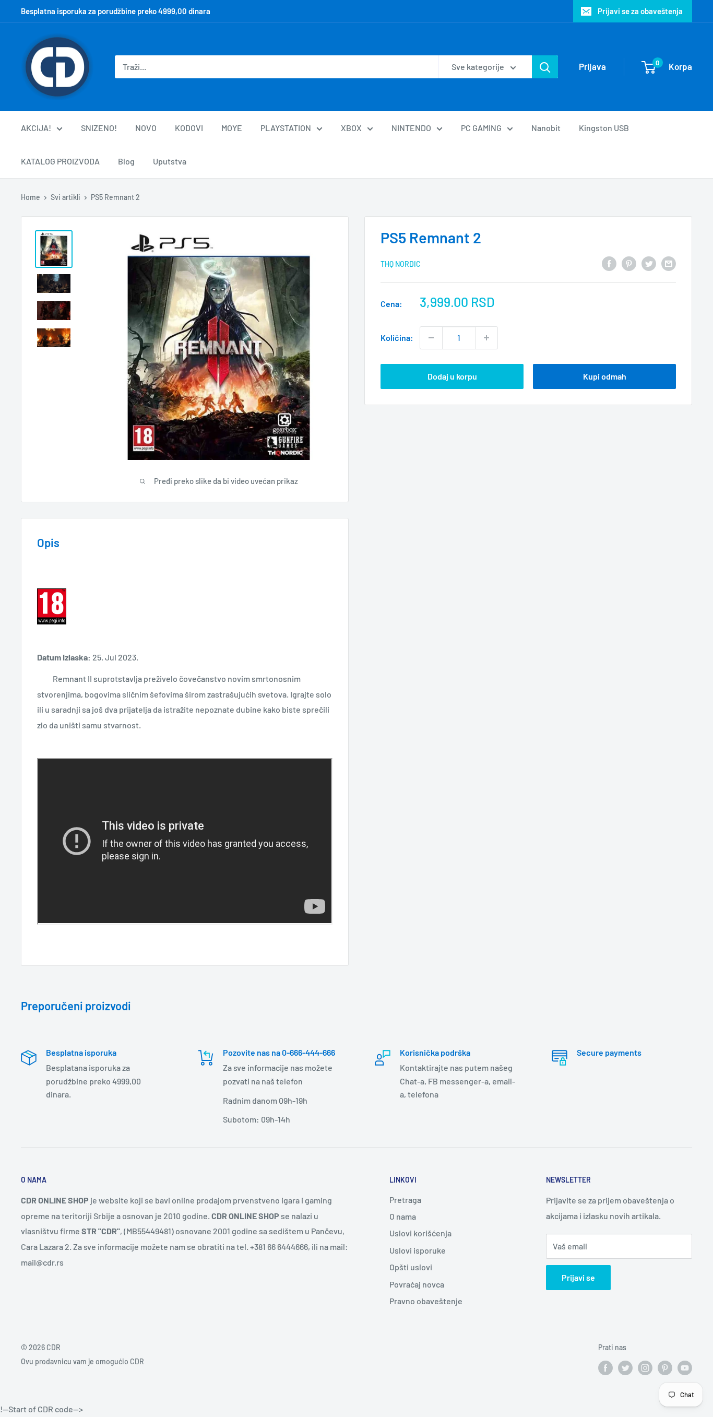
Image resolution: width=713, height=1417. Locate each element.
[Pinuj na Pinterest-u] (629, 263)
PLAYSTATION (285, 128)
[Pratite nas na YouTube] (685, 1368)
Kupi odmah (604, 376)
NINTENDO (411, 128)
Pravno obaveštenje (425, 1301)
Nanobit (546, 128)
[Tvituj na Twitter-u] (648, 263)
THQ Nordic (401, 263)
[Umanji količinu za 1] (431, 338)
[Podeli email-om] (668, 263)
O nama (402, 1216)
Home (30, 197)
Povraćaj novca (416, 1284)
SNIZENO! (99, 128)
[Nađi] (545, 66)
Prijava (592, 66)
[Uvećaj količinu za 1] (486, 338)
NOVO (146, 128)
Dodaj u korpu (452, 376)
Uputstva (169, 161)
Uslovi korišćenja (420, 1233)
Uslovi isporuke (417, 1250)
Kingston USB (604, 128)
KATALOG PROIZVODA (60, 161)
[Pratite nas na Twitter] (625, 1368)
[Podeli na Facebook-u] (609, 263)
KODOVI (189, 128)
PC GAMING (481, 128)
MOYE (231, 128)
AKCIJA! (36, 128)
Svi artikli (65, 197)
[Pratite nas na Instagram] (645, 1368)
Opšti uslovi (410, 1267)
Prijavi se (578, 1277)
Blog (126, 161)
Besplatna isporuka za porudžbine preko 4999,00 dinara (115, 11)
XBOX (351, 128)
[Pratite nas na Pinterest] (665, 1368)
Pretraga (405, 1200)
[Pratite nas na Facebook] (605, 1368)
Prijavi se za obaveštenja (640, 11)
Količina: (397, 338)
